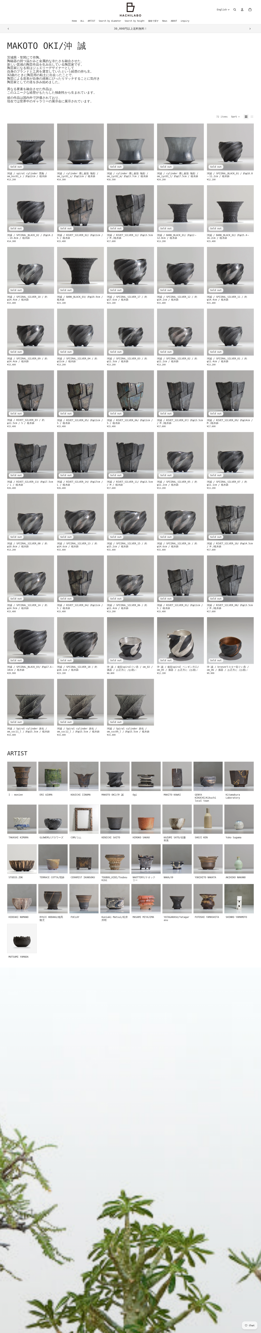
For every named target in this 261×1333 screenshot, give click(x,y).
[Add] (98, 165)
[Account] (242, 9)
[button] (235, 117)
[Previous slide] (8, 29)
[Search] (235, 9)
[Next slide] (250, 29)
